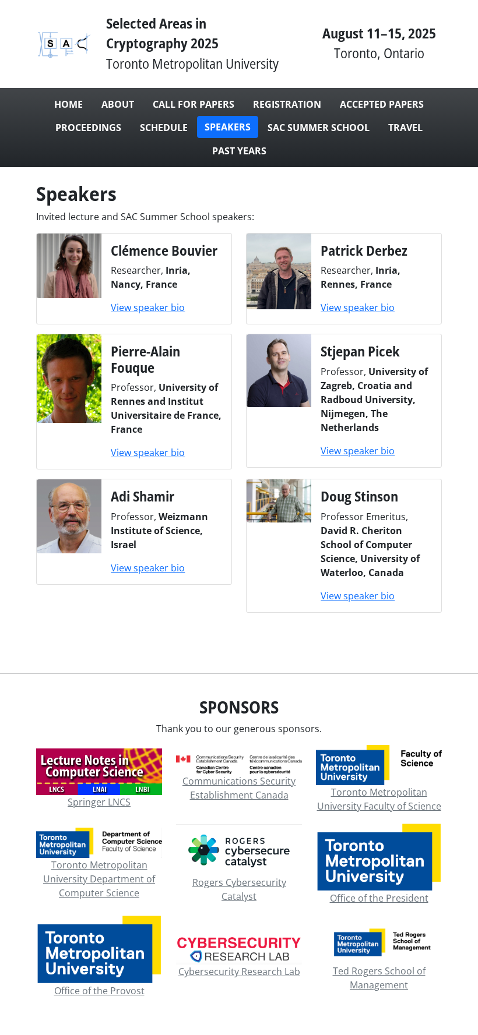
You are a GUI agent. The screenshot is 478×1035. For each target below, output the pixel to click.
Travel (405, 127)
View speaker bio (148, 307)
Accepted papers (382, 104)
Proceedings (88, 127)
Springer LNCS (99, 802)
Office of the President (379, 898)
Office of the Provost (99, 990)
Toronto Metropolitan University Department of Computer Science (99, 879)
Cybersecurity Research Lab (239, 971)
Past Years (239, 150)
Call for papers (193, 104)
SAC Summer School (319, 127)
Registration (287, 104)
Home (68, 104)
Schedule (164, 127)
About (117, 104)
